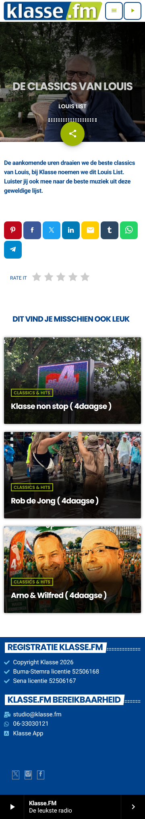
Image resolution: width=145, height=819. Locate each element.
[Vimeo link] (53, 11)
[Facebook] (40, 775)
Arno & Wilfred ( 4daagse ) (59, 595)
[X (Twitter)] (15, 775)
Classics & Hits (32, 392)
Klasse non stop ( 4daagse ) (61, 406)
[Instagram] (28, 775)
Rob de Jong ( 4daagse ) (55, 500)
